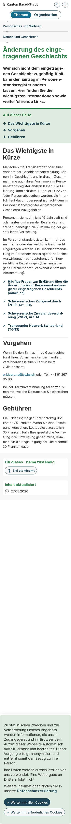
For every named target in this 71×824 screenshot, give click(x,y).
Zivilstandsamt (24, 470)
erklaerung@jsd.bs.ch (19, 374)
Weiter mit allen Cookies (29, 802)
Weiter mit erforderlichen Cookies (36, 812)
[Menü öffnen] (65, 5)
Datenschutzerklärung (37, 791)
